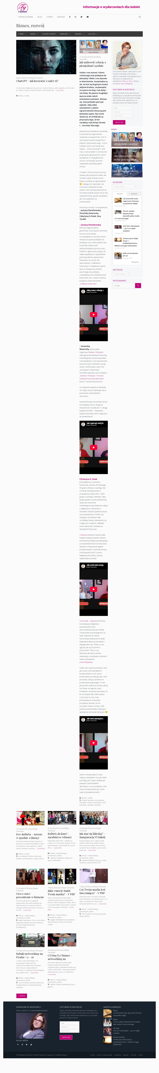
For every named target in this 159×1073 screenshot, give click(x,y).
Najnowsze (134, 194)
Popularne (120, 194)
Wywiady (78, 34)
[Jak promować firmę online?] (127, 176)
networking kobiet (34, 985)
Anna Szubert (87, 914)
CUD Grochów (24, 983)
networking (65, 984)
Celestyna (83, 535)
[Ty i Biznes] (22, 7)
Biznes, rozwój (24, 96)
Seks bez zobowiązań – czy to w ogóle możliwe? (131, 228)
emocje (60, 922)
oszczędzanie (99, 800)
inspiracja (37, 856)
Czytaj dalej (59, 90)
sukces (41, 859)
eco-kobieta (23, 856)
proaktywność (21, 927)
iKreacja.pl (63, 1055)
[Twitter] (27, 1044)
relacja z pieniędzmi (94, 803)
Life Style (91, 34)
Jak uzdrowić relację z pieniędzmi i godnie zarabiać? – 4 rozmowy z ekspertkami (93, 67)
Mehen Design (55, 984)
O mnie (50, 17)
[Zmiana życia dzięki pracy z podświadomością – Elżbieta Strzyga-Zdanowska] (118, 241)
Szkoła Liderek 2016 (94, 863)
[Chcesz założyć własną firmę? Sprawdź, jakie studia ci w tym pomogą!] (118, 213)
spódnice (19, 987)
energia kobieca (22, 985)
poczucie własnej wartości (25, 925)
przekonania (56, 860)
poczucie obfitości (36, 923)
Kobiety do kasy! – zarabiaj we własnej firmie (59, 837)
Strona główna (25, 17)
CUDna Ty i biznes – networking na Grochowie (60, 959)
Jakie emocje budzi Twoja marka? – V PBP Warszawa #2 (61, 894)
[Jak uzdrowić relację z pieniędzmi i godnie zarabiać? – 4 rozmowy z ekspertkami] (127, 146)
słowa (82, 916)
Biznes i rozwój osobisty (104, 1055)
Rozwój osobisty (49, 34)
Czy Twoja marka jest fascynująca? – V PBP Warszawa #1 (92, 893)
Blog (39, 17)
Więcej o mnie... (127, 81)
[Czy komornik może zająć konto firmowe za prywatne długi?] (118, 202)
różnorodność (27, 859)
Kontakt (61, 17)
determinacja (52, 922)
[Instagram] (22, 1044)
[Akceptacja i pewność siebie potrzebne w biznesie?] (127, 161)
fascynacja (102, 914)
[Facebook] (18, 1044)
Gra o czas (36, 920)
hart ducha (68, 922)
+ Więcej (21, 996)
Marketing (64, 34)
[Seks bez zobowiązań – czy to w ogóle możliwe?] (118, 228)
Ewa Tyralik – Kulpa (87, 621)
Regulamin (50, 1055)
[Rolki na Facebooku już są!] (118, 259)
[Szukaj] (138, 285)
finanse (30, 856)
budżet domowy (88, 800)
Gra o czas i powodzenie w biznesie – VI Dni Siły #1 (30, 897)
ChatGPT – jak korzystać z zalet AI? (37, 81)
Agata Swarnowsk (25, 920)
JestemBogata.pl (86, 662)
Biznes (33, 34)
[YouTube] (31, 1044)
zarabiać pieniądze (94, 805)
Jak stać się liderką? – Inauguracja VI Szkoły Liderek (93, 837)
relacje (50, 924)
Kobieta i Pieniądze (95, 352)
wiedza (86, 916)
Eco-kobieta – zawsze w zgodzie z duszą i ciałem (29, 837)
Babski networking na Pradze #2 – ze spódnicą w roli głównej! (29, 959)
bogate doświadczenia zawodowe (62, 920)
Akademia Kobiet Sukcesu (91, 860)
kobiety (19, 859)
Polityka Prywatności (39, 1055)
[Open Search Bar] (140, 17)
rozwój (35, 859)
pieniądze (83, 803)
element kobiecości (37, 983)
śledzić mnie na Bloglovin (124, 84)
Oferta (141, 1055)
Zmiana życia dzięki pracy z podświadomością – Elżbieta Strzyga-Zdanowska (126, 1041)
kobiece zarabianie (57, 858)
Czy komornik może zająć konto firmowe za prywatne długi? (131, 201)
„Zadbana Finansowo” (88, 283)
